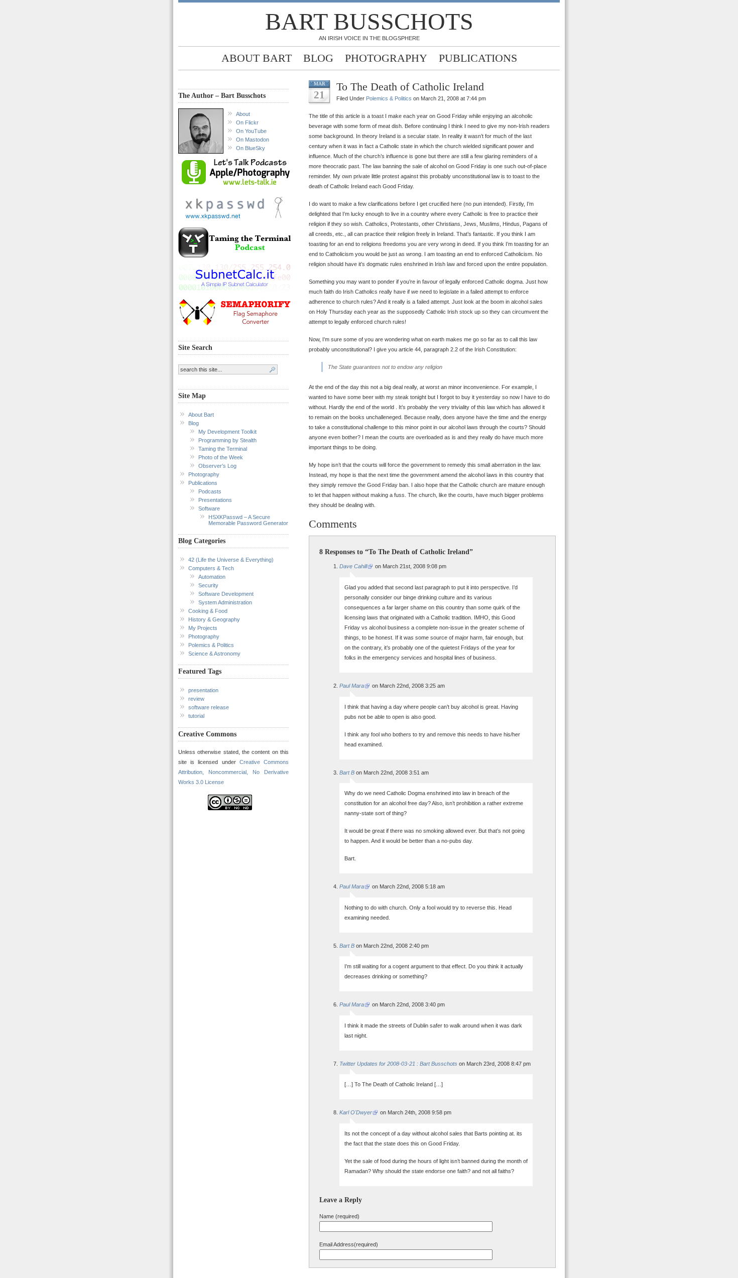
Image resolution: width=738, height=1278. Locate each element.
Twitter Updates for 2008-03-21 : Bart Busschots (398, 1064)
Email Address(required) (348, 1244)
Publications (478, 58)
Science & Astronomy (214, 654)
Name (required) (339, 1216)
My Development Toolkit (227, 432)
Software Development (226, 594)
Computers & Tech (211, 568)
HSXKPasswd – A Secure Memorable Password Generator (248, 520)
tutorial (196, 716)
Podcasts (209, 491)
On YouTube (251, 131)
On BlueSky (250, 148)
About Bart (256, 58)
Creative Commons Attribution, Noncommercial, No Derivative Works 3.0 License (233, 772)
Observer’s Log (217, 466)
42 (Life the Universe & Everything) (231, 560)
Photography (386, 58)
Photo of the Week (220, 457)
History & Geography (214, 619)
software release (208, 707)
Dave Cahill (353, 566)
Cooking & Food (207, 611)
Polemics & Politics (211, 645)
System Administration (225, 602)
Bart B (346, 773)
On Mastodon (252, 140)
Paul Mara (351, 686)
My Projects (202, 628)
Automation (211, 577)
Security (208, 585)
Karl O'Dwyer (355, 1112)
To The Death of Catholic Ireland (410, 86)
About (243, 114)
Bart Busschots (369, 21)
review (196, 699)
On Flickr (247, 122)
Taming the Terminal (222, 449)
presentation (203, 690)
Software (209, 508)
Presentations (215, 500)
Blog (318, 58)
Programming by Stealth (227, 440)
